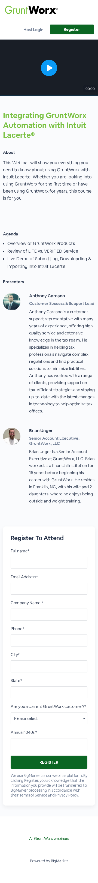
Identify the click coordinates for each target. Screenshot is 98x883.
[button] (49, 68)
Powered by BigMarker (49, 860)
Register (72, 29)
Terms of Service (33, 795)
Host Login (33, 29)
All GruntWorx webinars (49, 838)
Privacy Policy (66, 795)
